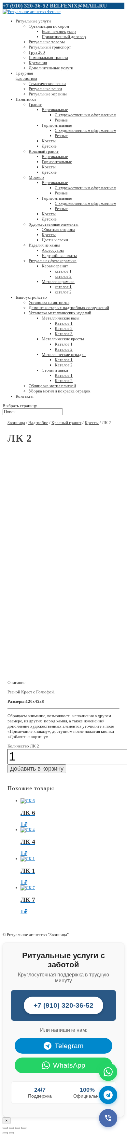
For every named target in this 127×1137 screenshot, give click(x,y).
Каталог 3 (64, 333)
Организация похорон (49, 26)
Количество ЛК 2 (23, 746)
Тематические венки (47, 83)
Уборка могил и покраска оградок (59, 391)
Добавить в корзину (37, 768)
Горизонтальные (57, 125)
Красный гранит (44, 151)
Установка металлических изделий (60, 312)
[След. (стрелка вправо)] (11, 1133)
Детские (49, 146)
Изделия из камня (44, 245)
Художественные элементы (53, 224)
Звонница (16, 422)
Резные (61, 120)
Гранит (35, 104)
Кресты (49, 140)
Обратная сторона (58, 229)
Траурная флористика (26, 76)
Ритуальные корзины (48, 94)
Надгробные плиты (59, 255)
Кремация (38, 62)
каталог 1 (63, 271)
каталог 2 (63, 276)
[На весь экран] (17, 1128)
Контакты (25, 396)
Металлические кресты (63, 338)
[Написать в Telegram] (108, 1095)
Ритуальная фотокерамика (53, 260)
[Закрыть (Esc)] (5, 1128)
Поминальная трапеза (48, 57)
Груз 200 (37, 52)
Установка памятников (49, 302)
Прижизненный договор (64, 36)
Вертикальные (55, 109)
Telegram (69, 1045)
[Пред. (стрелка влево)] (5, 1133)
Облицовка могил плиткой (52, 385)
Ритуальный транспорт (50, 47)
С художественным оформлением (85, 114)
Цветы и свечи (55, 239)
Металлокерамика (58, 281)
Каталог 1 (64, 323)
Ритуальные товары (47, 41)
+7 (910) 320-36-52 (26, 6)
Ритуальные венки (45, 88)
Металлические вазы (60, 318)
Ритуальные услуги (33, 21)
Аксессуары (53, 250)
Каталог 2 (64, 328)
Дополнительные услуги (51, 67)
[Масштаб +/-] (23, 1128)
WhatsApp (69, 1065)
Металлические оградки (64, 354)
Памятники (26, 99)
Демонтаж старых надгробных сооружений (69, 307)
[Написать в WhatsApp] (108, 1072)
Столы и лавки (55, 370)
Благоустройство (31, 297)
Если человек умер (59, 31)
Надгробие (38, 422)
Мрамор (36, 177)
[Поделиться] (11, 1128)
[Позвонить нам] (108, 1118)
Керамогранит (55, 265)
